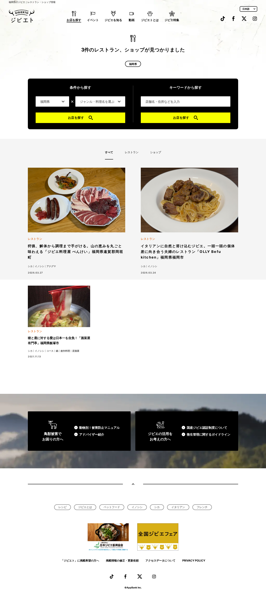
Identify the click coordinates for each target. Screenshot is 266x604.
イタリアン (178, 507)
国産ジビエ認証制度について (207, 428)
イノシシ (137, 507)
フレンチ (202, 507)
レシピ (62, 507)
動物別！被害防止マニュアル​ (99, 428)
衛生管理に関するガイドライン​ (208, 434)
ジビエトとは (150, 20)
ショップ (155, 152)
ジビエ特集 (172, 20)
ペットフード (112, 507)
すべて (109, 152)
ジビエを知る (113, 20)
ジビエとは (85, 507)
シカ (157, 507)
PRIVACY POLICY (193, 560)
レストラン (131, 152)
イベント (93, 20)
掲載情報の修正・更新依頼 (122, 560)
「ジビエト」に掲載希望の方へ (80, 560)
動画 (132, 20)
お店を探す (74, 20)
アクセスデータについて (160, 560)
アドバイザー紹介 (91, 434)
